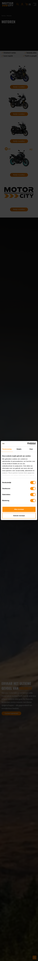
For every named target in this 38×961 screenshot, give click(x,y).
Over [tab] (31, 449)
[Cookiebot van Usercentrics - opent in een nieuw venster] (27, 443)
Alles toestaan (19, 509)
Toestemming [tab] (6, 449)
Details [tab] (19, 449)
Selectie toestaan (19, 515)
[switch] (33, 488)
